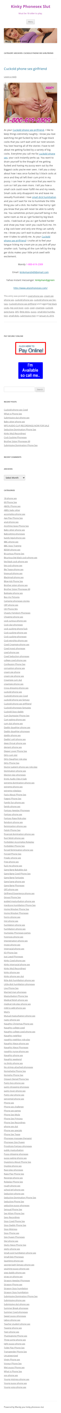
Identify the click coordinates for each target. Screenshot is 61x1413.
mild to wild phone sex (15, 1007)
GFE (17, 311)
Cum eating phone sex (15, 719)
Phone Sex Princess (13, 1118)
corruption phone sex (14, 668)
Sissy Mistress (10, 1229)
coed (32, 307)
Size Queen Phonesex (14, 1237)
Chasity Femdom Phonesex (17, 612)
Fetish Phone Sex (12, 830)
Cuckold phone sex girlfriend (25, 69)
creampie (39, 307)
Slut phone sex (11, 1241)
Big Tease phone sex (13, 569)
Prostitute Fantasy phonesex (18, 1146)
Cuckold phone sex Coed (16, 409)
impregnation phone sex (16, 940)
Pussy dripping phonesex (16, 1154)
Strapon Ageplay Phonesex (17, 1280)
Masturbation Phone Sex (16, 996)
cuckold (49, 307)
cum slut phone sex (13, 723)
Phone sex (9, 1102)
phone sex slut (11, 1126)
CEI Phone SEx (11, 608)
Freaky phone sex (12, 857)
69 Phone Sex (10, 502)
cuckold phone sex (24, 299)
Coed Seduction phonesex (16, 656)
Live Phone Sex (11, 988)
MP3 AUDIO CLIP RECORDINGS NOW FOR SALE (26, 425)
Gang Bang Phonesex (14, 885)
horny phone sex (12, 917)
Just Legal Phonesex (13, 956)
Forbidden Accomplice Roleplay (19, 841)
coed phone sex (35, 295)
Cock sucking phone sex (15, 632)
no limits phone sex (13, 1063)
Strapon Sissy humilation (16, 1288)
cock (26, 307)
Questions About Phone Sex (17, 1161)
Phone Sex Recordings (14, 1122)
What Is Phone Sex (13, 413)
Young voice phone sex (15, 1387)
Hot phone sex (11, 921)
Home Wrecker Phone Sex (16, 909)
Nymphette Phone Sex (15, 1071)
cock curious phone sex (15, 620)
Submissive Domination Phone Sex (21, 445)
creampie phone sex (13, 683)
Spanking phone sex (13, 1260)
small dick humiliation (44, 197)
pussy (33, 311)
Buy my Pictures (12, 597)
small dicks (14, 315)
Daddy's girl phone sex (15, 739)
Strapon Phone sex (13, 1284)
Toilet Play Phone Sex (14, 1347)
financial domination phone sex (19, 834)
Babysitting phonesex (14, 533)
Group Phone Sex (12, 897)
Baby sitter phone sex (14, 421)
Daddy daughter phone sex (17, 727)
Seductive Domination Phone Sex (20, 429)
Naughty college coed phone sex (19, 1031)
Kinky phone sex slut (14, 976)
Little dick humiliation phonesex (19, 984)
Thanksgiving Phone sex (15, 1335)
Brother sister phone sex (16, 585)
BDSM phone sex (12, 549)
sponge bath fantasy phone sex (19, 1264)
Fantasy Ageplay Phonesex (17, 810)
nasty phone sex (12, 1019)
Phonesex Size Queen (14, 1142)
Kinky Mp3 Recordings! (15, 433)
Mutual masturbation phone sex (19, 1015)
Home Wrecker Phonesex (16, 913)
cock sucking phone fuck (15, 628)
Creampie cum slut (13, 680)
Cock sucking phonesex (15, 636)
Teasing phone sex (13, 1327)
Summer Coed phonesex (16, 1312)
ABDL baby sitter (12, 510)
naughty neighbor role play (17, 1039)
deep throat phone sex (15, 743)
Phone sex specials (13, 1130)
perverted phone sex (14, 1098)
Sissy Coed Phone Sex (14, 1221)
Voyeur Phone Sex (13, 1363)
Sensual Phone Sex (13, 1209)
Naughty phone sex (13, 1055)
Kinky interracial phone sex (17, 964)
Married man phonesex (15, 992)
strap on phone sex (13, 1276)
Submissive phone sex (14, 1300)
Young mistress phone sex (16, 1379)
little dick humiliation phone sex (19, 980)
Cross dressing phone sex (16, 687)
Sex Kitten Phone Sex (14, 1213)
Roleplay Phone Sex (13, 1181)
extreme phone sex (13, 786)
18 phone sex (10, 498)
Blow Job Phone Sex (13, 581)
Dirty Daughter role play (15, 759)
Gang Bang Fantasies (14, 877)
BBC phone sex (11, 541)
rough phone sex (12, 1185)
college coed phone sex (15, 660)
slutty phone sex (12, 1248)
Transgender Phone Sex (15, 1351)
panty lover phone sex (15, 1090)
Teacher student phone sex (17, 1323)
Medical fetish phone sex (16, 1000)
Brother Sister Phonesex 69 (17, 441)
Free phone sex (11, 861)
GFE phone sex (11, 889)
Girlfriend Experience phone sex (19, 893)
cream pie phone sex (14, 676)
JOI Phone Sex (10, 952)
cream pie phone (12, 672)
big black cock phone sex (16, 561)
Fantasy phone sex (13, 814)
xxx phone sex (11, 1375)
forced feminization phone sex (18, 849)
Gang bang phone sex (14, 881)
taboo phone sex (12, 1320)
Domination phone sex (15, 770)
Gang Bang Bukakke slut (15, 869)
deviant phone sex (13, 747)
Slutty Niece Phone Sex (15, 1244)
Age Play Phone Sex (13, 518)
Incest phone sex (12, 944)
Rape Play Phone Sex (14, 1173)
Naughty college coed (14, 1027)
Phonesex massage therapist (18, 1138)
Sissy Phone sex (11, 1233)
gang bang (9, 311)
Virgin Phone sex (12, 1359)
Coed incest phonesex (14, 648)
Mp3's (7, 1011)
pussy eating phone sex (15, 1158)
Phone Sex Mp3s (12, 1114)
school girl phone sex (14, 1189)
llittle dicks (25, 311)
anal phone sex (11, 521)
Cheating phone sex (13, 616)
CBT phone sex (11, 604)
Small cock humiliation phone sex (20, 1252)
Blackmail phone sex (14, 577)
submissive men (28, 315)
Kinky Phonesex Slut (30, 6)
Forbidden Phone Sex (14, 845)
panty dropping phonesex (16, 1086)
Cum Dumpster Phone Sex (16, 715)
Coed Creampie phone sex (16, 644)
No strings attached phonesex (18, 1067)
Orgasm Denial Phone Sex (16, 1079)
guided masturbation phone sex (19, 901)
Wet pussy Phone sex (14, 1367)
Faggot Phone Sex (12, 798)
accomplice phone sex (14, 514)
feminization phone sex (15, 826)
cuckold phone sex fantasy (17, 699)
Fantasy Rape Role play (15, 818)
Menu (30, 21)
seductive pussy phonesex (16, 1205)
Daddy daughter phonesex (17, 731)
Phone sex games (12, 1110)
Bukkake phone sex (13, 593)
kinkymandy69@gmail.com (34, 272)
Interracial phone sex (14, 948)
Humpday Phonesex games (17, 932)
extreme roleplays (12, 790)
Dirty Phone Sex (11, 762)
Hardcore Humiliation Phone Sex (20, 905)
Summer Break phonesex (16, 1308)
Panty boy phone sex (14, 1082)
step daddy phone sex (14, 1272)
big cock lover (16, 307)
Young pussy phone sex (15, 1383)
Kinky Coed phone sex (14, 960)
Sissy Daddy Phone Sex (15, 1225)
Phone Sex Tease (12, 1134)
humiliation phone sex (15, 928)
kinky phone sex (12, 972)
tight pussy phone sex (14, 1343)
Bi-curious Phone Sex (14, 553)
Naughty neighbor (13, 1035)
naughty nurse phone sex (16, 1051)
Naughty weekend (13, 1059)
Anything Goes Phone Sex (16, 525)
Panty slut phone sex (14, 1094)
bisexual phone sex (13, 573)
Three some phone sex (15, 1339)
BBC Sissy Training (12, 545)
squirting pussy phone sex (16, 1268)
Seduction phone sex (14, 1193)
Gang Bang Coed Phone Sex (17, 873)
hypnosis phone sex (13, 936)
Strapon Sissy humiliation (16, 1292)
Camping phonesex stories (17, 601)
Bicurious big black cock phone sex (20, 557)
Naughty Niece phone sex (16, 1043)
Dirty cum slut (10, 755)
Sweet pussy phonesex (15, 1316)
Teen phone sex (11, 1331)
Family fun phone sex (14, 802)
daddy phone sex (12, 735)
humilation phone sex (14, 924)
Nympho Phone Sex (13, 1075)
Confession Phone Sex (14, 664)
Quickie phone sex (13, 1165)
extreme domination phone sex (19, 782)
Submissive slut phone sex (16, 417)
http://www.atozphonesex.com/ (30, 288)
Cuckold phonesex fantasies (17, 707)
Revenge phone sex (13, 1177)
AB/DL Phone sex (12, 506)
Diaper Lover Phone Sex (15, 751)
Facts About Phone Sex (15, 794)
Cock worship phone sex (15, 640)
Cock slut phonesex (13, 624)
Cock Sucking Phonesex (15, 437)
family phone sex (12, 806)
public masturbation (14, 1150)
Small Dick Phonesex (14, 1256)
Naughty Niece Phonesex (16, 1047)
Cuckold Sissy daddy (14, 711)
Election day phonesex (15, 774)
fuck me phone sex (13, 865)
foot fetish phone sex (14, 838)
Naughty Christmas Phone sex (18, 1023)
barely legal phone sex (14, 537)
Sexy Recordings (12, 1217)
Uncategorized (11, 1355)
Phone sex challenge (14, 1106)
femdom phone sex (13, 822)
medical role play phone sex (17, 1003)
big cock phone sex (13, 565)
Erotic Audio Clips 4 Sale (15, 778)
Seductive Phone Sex (14, 1201)
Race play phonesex (13, 1169)
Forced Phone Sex (12, 853)
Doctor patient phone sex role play (20, 766)
